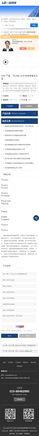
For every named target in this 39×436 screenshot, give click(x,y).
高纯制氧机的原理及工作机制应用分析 (17, 154)
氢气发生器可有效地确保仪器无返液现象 (17, 158)
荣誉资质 (19, 366)
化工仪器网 (19, 433)
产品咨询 (10, 106)
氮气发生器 (23, 32)
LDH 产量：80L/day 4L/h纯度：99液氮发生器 (21, 345)
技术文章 (33, 362)
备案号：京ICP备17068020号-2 (18, 431)
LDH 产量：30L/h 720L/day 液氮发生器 (20, 351)
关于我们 (10, 362)
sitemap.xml (33, 431)
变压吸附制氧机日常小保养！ (14, 168)
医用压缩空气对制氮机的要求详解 (15, 135)
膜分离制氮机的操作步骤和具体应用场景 (17, 144)
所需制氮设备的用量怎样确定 (14, 131)
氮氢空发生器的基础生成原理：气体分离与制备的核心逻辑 (20, 126)
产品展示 (18, 362)
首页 (11, 32)
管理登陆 (27, 433)
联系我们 (29, 106)
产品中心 (16, 32)
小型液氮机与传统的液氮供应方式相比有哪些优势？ (20, 163)
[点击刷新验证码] (20, 326)
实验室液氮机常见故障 (12, 140)
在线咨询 (19, 399)
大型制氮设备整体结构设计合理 (15, 149)
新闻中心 (25, 362)
